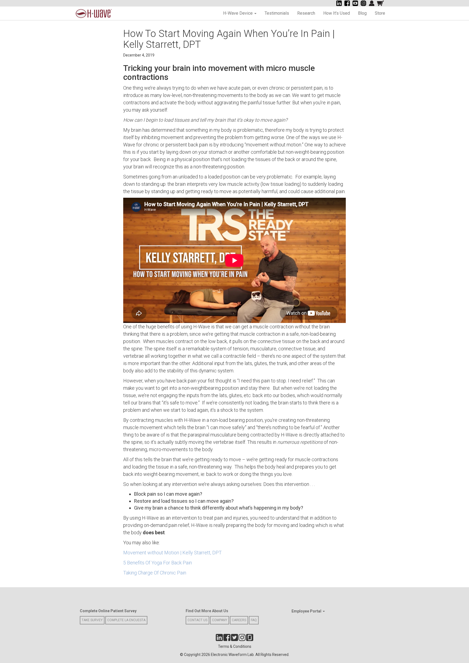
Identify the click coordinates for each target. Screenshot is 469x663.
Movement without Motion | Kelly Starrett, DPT (172, 552)
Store (380, 13)
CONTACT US (197, 620)
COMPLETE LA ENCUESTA (126, 620)
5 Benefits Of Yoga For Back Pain (157, 562)
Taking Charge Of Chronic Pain (154, 573)
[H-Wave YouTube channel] (355, 3)
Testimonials (277, 13)
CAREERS (239, 620)
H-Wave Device (238, 13)
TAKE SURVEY (92, 620)
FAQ (254, 620)
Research (306, 13)
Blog (362, 13)
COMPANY (219, 620)
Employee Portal (306, 611)
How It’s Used (336, 13)
